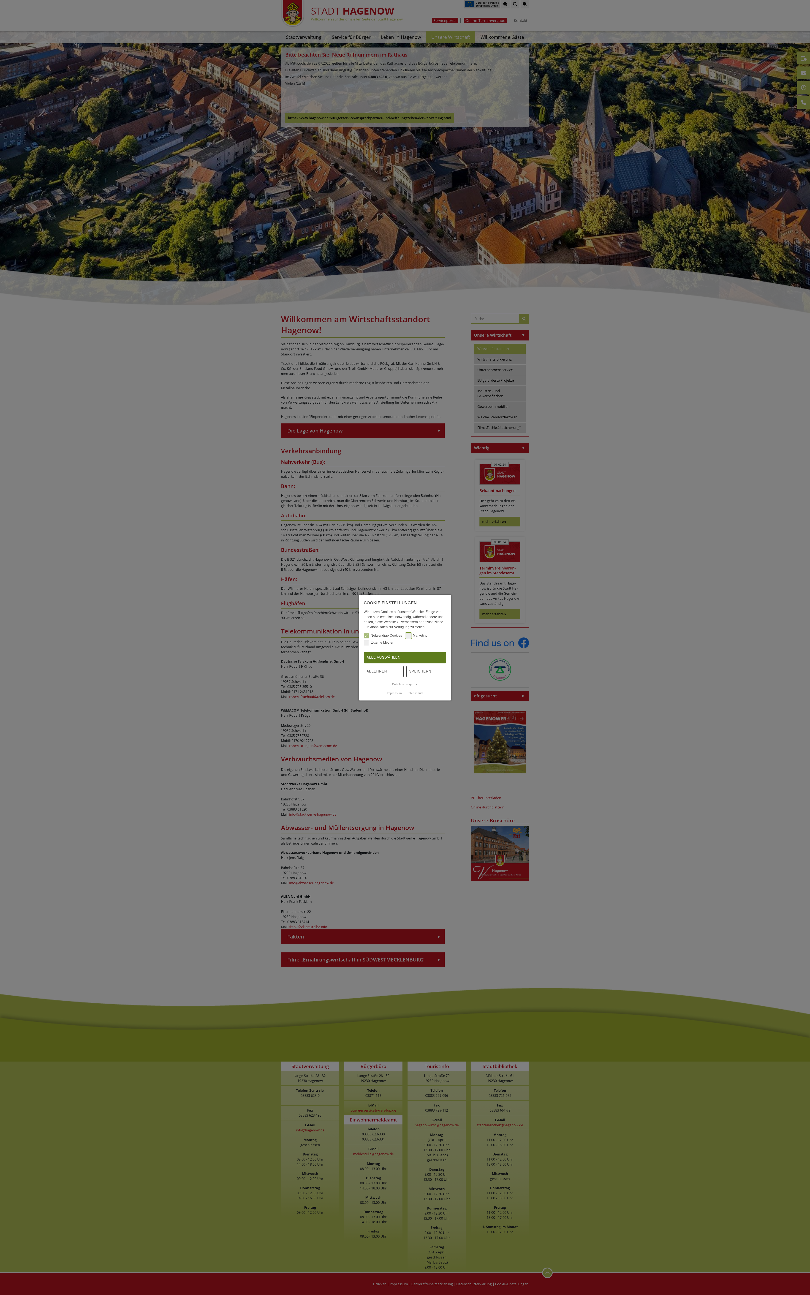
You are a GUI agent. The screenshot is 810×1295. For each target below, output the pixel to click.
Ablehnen (377, 671)
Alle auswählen (384, 657)
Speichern (420, 671)
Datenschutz (414, 693)
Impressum (394, 693)
